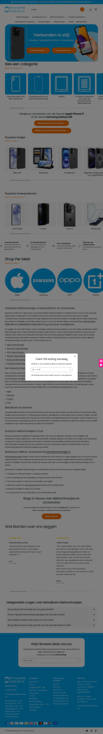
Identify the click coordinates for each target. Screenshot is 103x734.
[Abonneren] (70, 369)
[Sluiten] (75, 356)
